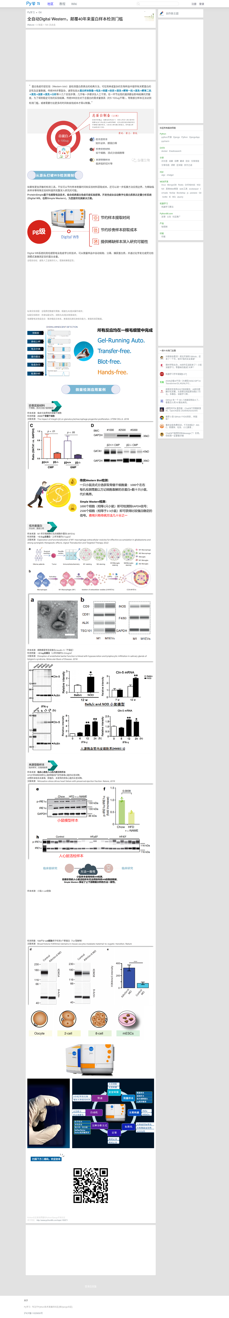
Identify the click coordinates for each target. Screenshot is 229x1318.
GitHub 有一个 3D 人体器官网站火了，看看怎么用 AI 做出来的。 (183, 401)
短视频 (164, 226)
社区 (50, 4)
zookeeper (194, 188)
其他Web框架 (172, 188)
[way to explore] (33, 5)
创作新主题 (172, 13)
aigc (163, 174)
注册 (193, 4)
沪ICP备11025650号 (33, 1313)
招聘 (177, 160)
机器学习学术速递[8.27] (176, 373)
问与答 (164, 160)
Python (184, 137)
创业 (188, 160)
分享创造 (165, 164)
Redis (180, 184)
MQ (174, 196)
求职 (173, 164)
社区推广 (177, 216)
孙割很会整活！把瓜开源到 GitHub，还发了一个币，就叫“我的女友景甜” (183, 357)
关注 (140, 13)
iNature (30, 24)
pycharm (165, 141)
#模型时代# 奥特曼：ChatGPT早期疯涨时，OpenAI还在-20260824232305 (183, 409)
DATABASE (190, 184)
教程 (62, 4)
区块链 (180, 164)
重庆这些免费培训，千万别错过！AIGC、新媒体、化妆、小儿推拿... (182, 426)
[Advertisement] (181, 71)
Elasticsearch (175, 150)
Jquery (180, 196)
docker (164, 150)
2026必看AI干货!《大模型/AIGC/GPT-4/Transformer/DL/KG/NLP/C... (183, 382)
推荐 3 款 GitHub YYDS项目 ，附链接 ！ (181, 417)
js (187, 192)
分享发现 (195, 160)
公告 (169, 216)
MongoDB (172, 184)
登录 (201, 4)
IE (170, 196)
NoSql (172, 192)
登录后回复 (91, 1286)
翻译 (182, 160)
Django (176, 137)
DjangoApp (194, 137)
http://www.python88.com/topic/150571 (52, 1220)
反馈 (163, 216)
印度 (163, 236)
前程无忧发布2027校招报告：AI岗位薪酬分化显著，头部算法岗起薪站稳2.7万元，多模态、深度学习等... (183, 391)
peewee (193, 192)
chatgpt (170, 174)
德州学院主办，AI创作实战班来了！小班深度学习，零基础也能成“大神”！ (184, 365)
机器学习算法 (167, 206)
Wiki (74, 4)
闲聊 (171, 160)
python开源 (166, 137)
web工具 (183, 188)
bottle (164, 196)
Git (200, 192)
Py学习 (31, 12)
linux (163, 184)
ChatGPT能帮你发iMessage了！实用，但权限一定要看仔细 (183, 434)
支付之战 (188, 164)
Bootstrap (181, 192)
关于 (26, 1300)
